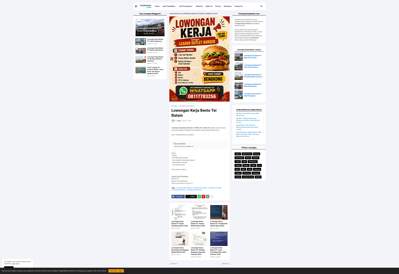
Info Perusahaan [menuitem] (185, 6)
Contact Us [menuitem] (239, 6)
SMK (243, 169)
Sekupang (256, 173)
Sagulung (257, 169)
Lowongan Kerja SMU (178, 190)
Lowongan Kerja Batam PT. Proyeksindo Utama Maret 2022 (218, 223)
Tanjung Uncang (248, 177)
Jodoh (238, 161)
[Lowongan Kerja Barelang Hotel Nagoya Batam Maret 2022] (180, 238)
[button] (137, 6)
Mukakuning (252, 161)
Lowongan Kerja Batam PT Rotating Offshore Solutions (155, 59)
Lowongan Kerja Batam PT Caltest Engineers (155, 40)
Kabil (244, 161)
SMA (237, 169)
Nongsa (246, 165)
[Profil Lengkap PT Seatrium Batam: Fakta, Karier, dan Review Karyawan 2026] (140, 70)
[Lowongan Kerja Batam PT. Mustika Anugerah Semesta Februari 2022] (199, 238)
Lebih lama (225, 263)
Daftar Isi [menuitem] (209, 6)
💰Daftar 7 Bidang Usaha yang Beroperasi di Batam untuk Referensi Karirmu (248, 120)
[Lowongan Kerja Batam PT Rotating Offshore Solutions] (140, 59)
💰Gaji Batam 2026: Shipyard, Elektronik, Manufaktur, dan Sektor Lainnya (247, 127)
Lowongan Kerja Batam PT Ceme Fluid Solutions (149, 29)
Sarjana (238, 173)
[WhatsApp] (199, 196)
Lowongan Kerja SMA (200, 188)
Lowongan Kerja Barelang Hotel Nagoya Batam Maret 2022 (180, 250)
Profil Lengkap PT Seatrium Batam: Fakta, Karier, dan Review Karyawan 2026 (155, 71)
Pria (259, 165)
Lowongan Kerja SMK (214, 188)
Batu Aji (256, 154)
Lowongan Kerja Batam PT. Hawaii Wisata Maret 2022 (198, 223)
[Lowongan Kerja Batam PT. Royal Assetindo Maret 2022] (180, 212)
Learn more (15, 263)
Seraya (238, 177)
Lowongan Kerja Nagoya (186, 106)
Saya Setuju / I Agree (116, 271)
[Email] (207, 196)
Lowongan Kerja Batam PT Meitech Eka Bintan (155, 49)
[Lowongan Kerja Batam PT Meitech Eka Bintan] (140, 50)
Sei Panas (247, 173)
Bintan (248, 158)
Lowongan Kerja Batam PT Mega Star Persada (252, 56)
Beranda (174, 106)
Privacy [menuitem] (218, 6)
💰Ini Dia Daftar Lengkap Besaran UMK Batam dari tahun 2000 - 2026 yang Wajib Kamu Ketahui (248, 134)
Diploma (255, 158)
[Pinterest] (203, 196)
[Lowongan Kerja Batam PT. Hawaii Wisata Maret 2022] (199, 212)
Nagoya (238, 165)
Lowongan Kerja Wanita (194, 190)
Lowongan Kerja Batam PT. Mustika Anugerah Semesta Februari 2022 (198, 251)
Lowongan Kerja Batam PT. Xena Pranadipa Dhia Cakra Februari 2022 (218, 251)
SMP (249, 169)
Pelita (253, 165)
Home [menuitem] (157, 6)
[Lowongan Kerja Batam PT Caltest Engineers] (140, 41)
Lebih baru (173, 263)
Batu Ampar (239, 158)
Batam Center (247, 154)
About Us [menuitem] (199, 6)
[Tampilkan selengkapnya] (212, 196)
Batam (238, 154)
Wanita (258, 177)
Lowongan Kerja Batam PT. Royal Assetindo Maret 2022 (179, 223)
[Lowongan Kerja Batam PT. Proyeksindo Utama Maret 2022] (219, 212)
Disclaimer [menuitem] (228, 6)
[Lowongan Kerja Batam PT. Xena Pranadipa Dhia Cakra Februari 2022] (219, 238)
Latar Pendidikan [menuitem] (168, 6)
